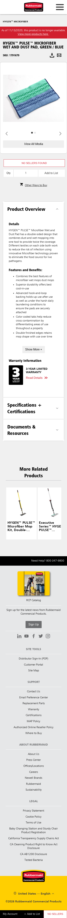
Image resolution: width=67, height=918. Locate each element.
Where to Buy (33, 733)
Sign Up (33, 624)
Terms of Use (33, 822)
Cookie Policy (33, 816)
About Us (33, 754)
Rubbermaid (33, 784)
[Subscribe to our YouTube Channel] (26, 636)
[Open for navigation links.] (60, 7)
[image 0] (32, 133)
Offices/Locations (33, 766)
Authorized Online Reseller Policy (33, 727)
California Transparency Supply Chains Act (33, 838)
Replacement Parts (34, 703)
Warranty (33, 709)
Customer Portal (33, 664)
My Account (10, 914)
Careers (33, 772)
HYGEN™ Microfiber (15, 21)
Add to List (51, 173)
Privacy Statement (33, 810)
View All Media (33, 143)
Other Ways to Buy (36, 185)
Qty (8, 173)
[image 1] (35, 133)
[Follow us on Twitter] (41, 636)
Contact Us (33, 691)
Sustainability (34, 789)
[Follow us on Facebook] (33, 636)
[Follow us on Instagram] (48, 636)
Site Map (33, 670)
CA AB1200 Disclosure (33, 854)
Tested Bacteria (33, 860)
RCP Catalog (33, 600)
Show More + (33, 349)
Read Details (34, 377)
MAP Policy (33, 721)
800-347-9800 (55, 560)
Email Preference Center (33, 697)
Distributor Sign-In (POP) (33, 658)
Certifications (33, 715)
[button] (34, 163)
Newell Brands (33, 778)
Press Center (33, 760)
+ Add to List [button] (32, 914)
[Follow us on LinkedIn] (19, 636)
